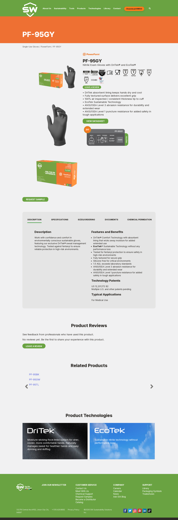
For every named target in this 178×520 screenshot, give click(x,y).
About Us (47, 8)
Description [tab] (34, 219)
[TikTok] (149, 511)
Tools (71, 8)
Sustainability (60, 8)
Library (107, 8)
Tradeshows (148, 494)
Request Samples (84, 497)
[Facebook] (125, 511)
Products (81, 8)
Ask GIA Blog (119, 497)
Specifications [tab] (59, 219)
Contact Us (81, 488)
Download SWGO (134, 9)
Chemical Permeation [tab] (139, 219)
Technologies (94, 8)
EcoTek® (98, 246)
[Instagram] (135, 511)
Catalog (79, 502)
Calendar (117, 491)
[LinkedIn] (145, 511)
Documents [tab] (111, 219)
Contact (116, 8)
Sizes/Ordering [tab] (86, 219)
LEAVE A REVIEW (34, 346)
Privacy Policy (73, 509)
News (116, 494)
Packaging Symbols (152, 491)
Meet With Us (82, 491)
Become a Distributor (86, 499)
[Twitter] (130, 511)
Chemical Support (84, 494)
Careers (117, 488)
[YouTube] (140, 511)
